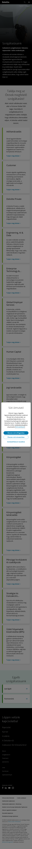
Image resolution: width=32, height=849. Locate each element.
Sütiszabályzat (20, 427)
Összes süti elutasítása (16, 437)
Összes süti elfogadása (16, 433)
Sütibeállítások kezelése (16, 442)
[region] (16, 424)
